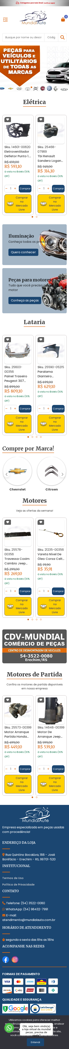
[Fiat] (51, 471)
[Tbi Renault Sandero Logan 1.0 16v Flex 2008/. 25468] (17, 130)
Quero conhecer (23, 252)
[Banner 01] (34, 68)
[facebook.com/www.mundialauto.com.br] (5, 959)
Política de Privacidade (18, 884)
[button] (62, 37)
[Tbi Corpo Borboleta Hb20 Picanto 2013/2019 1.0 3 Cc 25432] (51, 130)
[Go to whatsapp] (9, 1028)
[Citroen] (17, 471)
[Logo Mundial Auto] (33, 17)
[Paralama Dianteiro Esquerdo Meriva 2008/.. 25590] (17, 350)
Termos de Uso (13, 878)
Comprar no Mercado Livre (22, 203)
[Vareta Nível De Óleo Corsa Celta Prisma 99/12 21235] (17, 533)
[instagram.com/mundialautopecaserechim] (15, 959)
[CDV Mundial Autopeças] (34, 646)
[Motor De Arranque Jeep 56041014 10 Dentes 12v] (17, 710)
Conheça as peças (25, 300)
